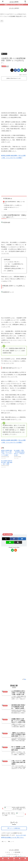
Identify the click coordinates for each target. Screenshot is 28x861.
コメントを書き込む (14, 828)
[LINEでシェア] (21, 70)
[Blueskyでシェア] (17, 570)
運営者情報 (17, 852)
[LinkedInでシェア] (14, 579)
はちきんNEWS (14, 2)
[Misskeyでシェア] (23, 570)
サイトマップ (6, 856)
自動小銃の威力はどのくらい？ (12, 207)
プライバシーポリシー (13, 854)
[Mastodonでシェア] (11, 570)
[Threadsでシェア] (11, 575)
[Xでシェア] (12, 70)
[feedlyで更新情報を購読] (12, 550)
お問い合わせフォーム (20, 856)
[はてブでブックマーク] (18, 70)
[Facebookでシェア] (15, 70)
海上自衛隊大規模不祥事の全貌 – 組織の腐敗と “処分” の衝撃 (6, 462)
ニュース (5, 53)
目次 (6, 198)
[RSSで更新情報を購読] (15, 550)
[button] (25, 70)
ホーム (8, 852)
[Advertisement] (14, 36)
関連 (6, 209)
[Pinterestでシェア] (8, 579)
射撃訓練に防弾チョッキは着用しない (13, 205)
